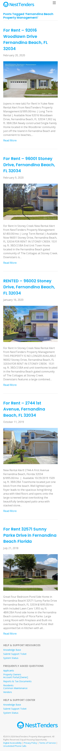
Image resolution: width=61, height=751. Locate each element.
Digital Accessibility (12, 742)
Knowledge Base (12, 649)
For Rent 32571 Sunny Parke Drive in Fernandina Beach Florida (29, 535)
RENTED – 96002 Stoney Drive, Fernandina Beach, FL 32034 (29, 287)
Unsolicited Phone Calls (14, 745)
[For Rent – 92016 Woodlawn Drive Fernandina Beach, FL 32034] (30, 79)
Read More (10, 140)
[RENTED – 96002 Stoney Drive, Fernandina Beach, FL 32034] (30, 323)
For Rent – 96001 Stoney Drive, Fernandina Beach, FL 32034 (29, 165)
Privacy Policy (30, 742)
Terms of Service (47, 742)
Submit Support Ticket (15, 653)
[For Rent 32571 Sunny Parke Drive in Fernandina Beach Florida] (30, 572)
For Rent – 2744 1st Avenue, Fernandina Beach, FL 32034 (24, 409)
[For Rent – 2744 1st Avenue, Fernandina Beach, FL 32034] (30, 446)
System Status (10, 658)
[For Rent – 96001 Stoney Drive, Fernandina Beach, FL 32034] (30, 201)
